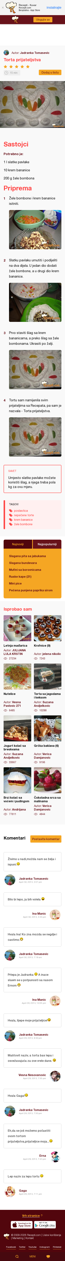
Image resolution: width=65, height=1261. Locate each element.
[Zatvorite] (3, 7)
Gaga (23, 1190)
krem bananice (23, 519)
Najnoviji (18, 544)
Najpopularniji (47, 544)
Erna (42, 1155)
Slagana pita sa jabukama (27, 556)
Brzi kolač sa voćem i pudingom (17, 791)
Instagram (45, 1247)
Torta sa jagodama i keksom (48, 688)
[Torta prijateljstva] (35, 229)
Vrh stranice (31, 1215)
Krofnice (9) (48, 637)
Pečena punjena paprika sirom (31, 590)
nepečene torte (24, 515)
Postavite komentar (46, 839)
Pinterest (57, 1247)
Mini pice (15, 583)
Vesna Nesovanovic (32, 1075)
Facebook (11, 1247)
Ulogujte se (43, 19)
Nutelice (17, 688)
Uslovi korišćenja (52, 1235)
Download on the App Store (21, 1225)
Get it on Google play (45, 1225)
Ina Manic (39, 913)
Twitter (22, 1247)
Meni (33, 1256)
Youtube (32, 1247)
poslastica (21, 510)
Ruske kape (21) (20, 576)
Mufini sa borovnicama (25, 569)
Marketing (17, 1238)
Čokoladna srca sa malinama (48, 791)
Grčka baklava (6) (48, 739)
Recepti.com (6, 1236)
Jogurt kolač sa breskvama (17, 739)
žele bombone (23, 524)
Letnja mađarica (17, 637)
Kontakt (29, 1238)
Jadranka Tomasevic (34, 52)
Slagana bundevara (23, 562)
